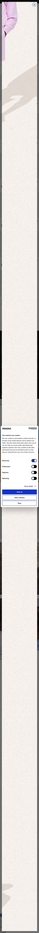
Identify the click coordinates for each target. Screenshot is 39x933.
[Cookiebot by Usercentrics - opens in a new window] (28, 428)
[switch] (34, 466)
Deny (19, 503)
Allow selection (19, 497)
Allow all (19, 492)
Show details (28, 486)
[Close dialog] (34, 5)
